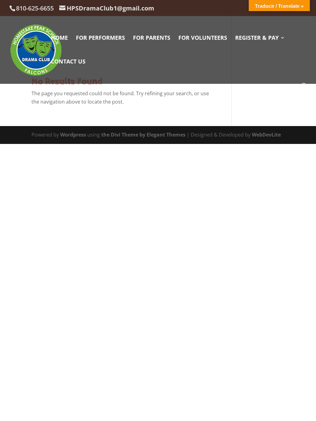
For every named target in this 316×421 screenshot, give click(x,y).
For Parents (151, 38)
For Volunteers (202, 38)
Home (59, 38)
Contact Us (68, 62)
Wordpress (73, 134)
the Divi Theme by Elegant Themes (143, 134)
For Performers (100, 38)
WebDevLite (266, 134)
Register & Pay (257, 38)
